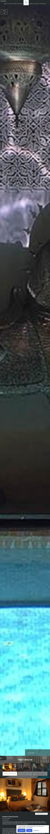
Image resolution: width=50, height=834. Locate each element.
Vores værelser (10, 3)
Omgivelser (31, 3)
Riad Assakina (31, 753)
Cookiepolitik (29, 827)
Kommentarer (20, 3)
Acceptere (21, 830)
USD (4, 13)
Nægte (29, 830)
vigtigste (5, 3)
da (5, 10)
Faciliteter (15, 3)
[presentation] (0, 769)
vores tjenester (37, 3)
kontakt (44, 3)
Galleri (41, 3)
